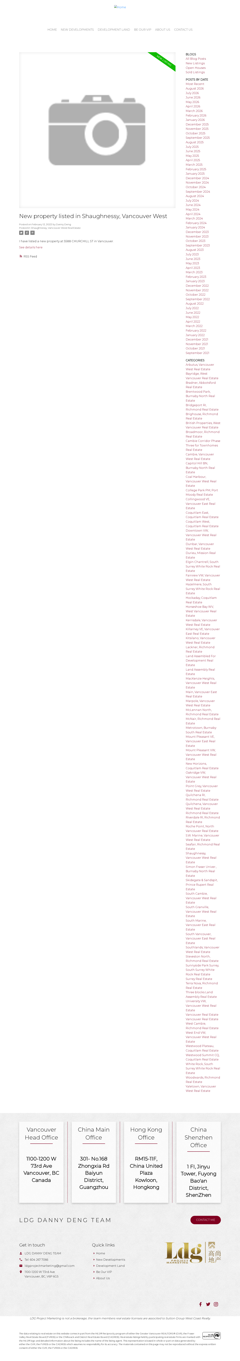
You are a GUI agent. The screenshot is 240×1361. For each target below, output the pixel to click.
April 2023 (193, 268)
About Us (103, 1278)
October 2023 (195, 241)
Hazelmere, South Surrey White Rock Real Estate (203, 589)
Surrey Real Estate (199, 979)
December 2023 (197, 232)
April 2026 (193, 106)
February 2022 (196, 330)
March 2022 (194, 326)
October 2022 (195, 294)
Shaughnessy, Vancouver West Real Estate (56, 227)
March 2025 (194, 164)
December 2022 (197, 285)
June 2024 (193, 205)
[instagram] (217, 1305)
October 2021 (195, 348)
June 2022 (193, 312)
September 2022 (198, 299)
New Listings (195, 63)
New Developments (110, 1259)
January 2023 (195, 281)
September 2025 (198, 137)
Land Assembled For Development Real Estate (201, 660)
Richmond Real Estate (202, 813)
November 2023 (197, 236)
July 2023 (192, 254)
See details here (31, 247)
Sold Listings (195, 72)
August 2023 (195, 249)
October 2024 (196, 187)
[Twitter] (210, 1305)
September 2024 (198, 191)
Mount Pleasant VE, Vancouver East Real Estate (200, 741)
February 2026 (196, 115)
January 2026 (195, 120)
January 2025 (195, 173)
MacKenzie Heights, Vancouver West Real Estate (201, 683)
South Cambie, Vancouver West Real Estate (201, 898)
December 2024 (197, 178)
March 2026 (194, 111)
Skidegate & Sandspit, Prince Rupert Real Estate (202, 884)
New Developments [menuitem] (77, 29)
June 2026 (193, 97)
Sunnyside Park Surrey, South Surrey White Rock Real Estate (202, 970)
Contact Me (205, 1220)
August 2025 (195, 142)
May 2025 (192, 155)
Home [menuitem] (52, 29)
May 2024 (192, 209)
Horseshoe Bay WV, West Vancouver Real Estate (201, 611)
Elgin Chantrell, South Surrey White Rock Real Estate (203, 566)
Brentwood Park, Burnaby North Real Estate (200, 396)
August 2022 (195, 303)
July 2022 (192, 308)
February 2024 (196, 223)
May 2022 (192, 317)
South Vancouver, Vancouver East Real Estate (200, 938)
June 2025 (193, 151)
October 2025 (195, 133)
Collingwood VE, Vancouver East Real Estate (200, 504)
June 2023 (193, 259)
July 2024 (192, 200)
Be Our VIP (104, 1272)
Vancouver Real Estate (202, 1014)
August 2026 (195, 88)
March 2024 (194, 218)
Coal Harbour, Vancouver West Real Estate (201, 481)
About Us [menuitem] (162, 29)
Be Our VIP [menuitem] (142, 29)
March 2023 (194, 272)
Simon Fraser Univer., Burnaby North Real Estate (201, 871)
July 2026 (192, 93)
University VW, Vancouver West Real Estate (201, 1006)
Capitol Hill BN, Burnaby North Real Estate (200, 468)
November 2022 (197, 290)
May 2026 (192, 102)
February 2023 (196, 276)
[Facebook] (202, 1305)
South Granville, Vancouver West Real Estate (201, 911)
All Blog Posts (196, 58)
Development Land (110, 1265)
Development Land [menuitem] (114, 29)
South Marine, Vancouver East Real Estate (200, 925)
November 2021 (197, 344)
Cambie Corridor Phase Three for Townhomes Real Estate (203, 445)
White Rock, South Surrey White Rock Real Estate (203, 1068)
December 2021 (197, 339)
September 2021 (197, 353)
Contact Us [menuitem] (183, 29)
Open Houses (196, 68)
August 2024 (195, 196)
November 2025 (197, 128)
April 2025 (193, 160)
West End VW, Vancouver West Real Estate (201, 1037)
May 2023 (192, 263)
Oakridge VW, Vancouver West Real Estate (201, 777)
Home (100, 1253)
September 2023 (198, 245)
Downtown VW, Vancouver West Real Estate (201, 535)
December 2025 (197, 124)
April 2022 (193, 321)
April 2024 (193, 214)
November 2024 (197, 182)
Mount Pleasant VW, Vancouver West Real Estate (201, 755)
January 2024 (195, 227)
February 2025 (196, 169)
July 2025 (192, 147)
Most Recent (195, 84)
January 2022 (195, 335)
